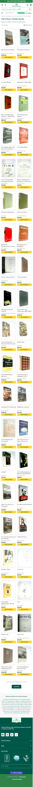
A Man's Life (5, 634)
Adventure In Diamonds (5, 407)
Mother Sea (20, 342)
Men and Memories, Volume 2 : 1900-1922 (7, 115)
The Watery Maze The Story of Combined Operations (8, 148)
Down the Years (21, 212)
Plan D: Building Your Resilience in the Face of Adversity (23, 180)
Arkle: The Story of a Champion (7, 505)
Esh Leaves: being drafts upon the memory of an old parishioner (6, 667)
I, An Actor (20, 569)
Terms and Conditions (16, 779)
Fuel (18, 602)
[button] (2, 5)
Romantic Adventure (7, 212)
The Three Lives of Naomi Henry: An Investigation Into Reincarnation (22, 440)
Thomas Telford (21, 277)
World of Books (14, 777)
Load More (16, 686)
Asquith (3, 472)
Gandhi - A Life (5, 569)
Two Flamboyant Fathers (22, 115)
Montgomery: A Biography (21, 245)
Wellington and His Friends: (7, 310)
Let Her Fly (20, 634)
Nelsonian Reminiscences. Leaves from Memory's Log (8, 245)
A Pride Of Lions (21, 537)
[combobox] (16, 9)
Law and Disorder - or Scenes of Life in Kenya (7, 343)
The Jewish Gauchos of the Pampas (7, 537)
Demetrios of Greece (23, 50)
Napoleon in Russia (22, 407)
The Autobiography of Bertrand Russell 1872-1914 (23, 473)
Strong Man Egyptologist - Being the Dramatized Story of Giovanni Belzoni (8, 603)
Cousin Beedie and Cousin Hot (7, 440)
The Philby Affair (22, 147)
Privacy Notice (22, 777)
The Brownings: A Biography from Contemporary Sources (22, 375)
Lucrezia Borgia (6, 82)
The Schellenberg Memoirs (6, 375)
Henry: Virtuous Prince (8, 277)
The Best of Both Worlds (22, 505)
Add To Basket (8, 57)
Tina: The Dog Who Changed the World (7, 180)
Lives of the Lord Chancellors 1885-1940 (22, 310)
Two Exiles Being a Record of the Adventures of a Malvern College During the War (22, 667)
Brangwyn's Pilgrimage (20, 83)
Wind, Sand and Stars (7, 50)
